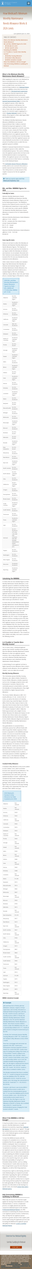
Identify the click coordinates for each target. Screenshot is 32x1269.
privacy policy (25, 1263)
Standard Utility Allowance (13, 58)
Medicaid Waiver (24, 87)
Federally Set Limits (11, 46)
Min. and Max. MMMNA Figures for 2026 (15, 44)
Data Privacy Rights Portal (20, 1266)
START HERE (15, 1247)
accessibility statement (13, 1264)
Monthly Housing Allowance (14, 56)
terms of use (14, 1263)
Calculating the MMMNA (10, 50)
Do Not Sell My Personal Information (15, 1266)
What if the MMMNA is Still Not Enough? (15, 62)
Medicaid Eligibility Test (11, 180)
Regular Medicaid (11, 113)
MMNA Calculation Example (14, 60)
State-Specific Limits (12, 48)
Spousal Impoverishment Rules (11, 101)
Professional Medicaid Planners (11, 1209)
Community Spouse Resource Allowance (16, 164)
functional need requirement (19, 91)
